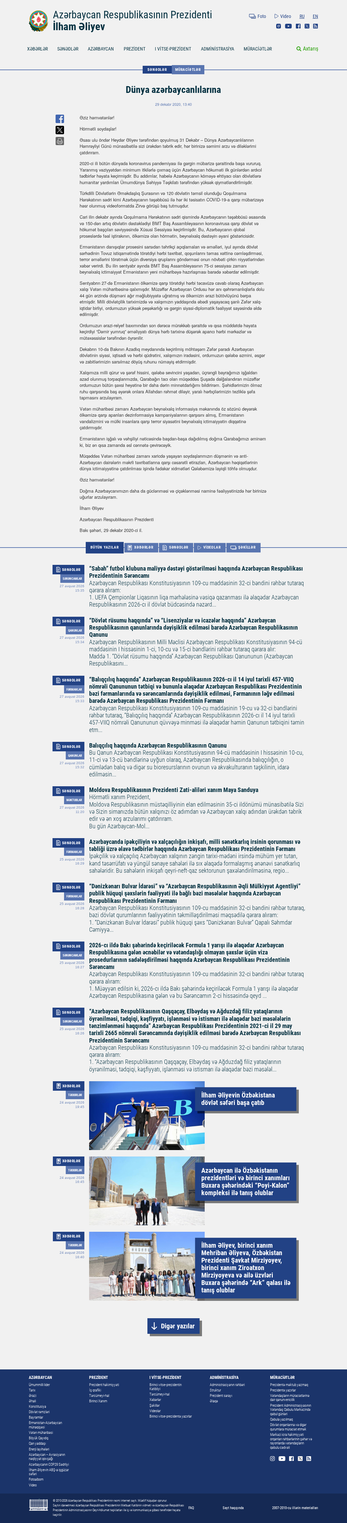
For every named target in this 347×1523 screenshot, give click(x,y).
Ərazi (32, 1395)
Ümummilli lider (39, 1385)
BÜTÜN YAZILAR (104, 547)
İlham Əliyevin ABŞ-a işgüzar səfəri (49, 1472)
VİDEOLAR (212, 547)
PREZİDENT (134, 49)
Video (285, 16)
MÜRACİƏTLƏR (258, 49)
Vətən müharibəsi (41, 1432)
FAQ (191, 1507)
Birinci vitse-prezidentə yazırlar (170, 1416)
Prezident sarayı (221, 1395)
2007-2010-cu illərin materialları (295, 1507)
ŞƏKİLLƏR (247, 547)
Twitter (307, 26)
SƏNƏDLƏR (67, 49)
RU (302, 16)
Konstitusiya (37, 1406)
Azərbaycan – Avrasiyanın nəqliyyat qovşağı (47, 1456)
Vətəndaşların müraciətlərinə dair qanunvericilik (289, 1397)
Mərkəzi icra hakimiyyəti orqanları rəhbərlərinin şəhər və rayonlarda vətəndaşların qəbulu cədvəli (291, 1441)
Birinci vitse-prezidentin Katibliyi (165, 1387)
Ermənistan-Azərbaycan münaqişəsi (45, 1425)
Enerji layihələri (39, 1449)
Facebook (298, 26)
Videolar (155, 1411)
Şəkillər (154, 1405)
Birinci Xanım (98, 1401)
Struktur (215, 1390)
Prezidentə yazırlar (283, 1390)
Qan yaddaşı (37, 1443)
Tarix (32, 1390)
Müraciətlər (188, 69)
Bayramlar (36, 1417)
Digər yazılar (178, 1326)
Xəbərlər (155, 1400)
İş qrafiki (95, 1390)
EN (315, 16)
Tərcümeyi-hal (99, 1395)
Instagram (278, 26)
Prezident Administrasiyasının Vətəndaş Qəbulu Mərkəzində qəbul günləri (290, 1409)
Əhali (32, 1401)
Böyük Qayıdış (38, 1438)
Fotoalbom (36, 1479)
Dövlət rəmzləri (39, 1412)
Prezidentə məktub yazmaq (289, 1385)
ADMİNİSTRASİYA (217, 49)
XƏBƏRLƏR (37, 49)
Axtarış (310, 48)
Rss (315, 26)
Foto (262, 16)
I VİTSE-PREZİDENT (173, 49)
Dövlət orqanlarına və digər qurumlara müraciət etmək (288, 1427)
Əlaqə (214, 1401)
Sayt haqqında (233, 1507)
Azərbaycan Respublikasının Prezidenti (132, 14)
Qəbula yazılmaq (281, 1419)
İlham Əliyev (79, 26)
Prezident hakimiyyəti (104, 1385)
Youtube (288, 26)
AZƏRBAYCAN (101, 49)
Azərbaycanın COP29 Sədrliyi (49, 1464)
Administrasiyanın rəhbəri (227, 1385)
